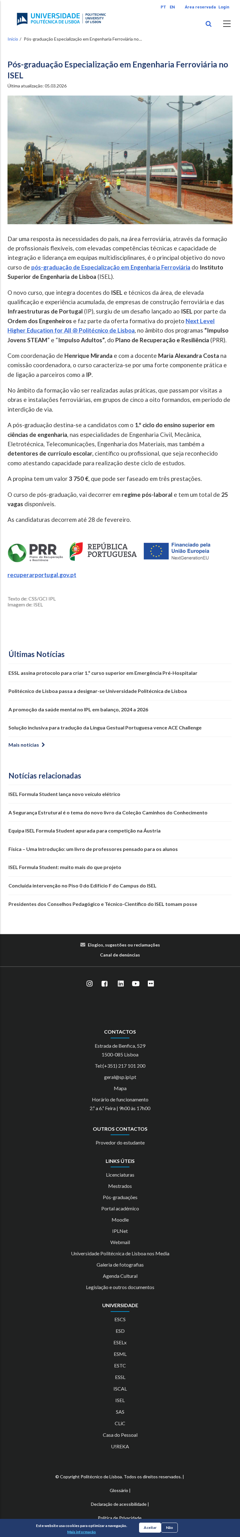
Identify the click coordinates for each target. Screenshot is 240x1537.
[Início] (61, 19)
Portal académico (120, 1208)
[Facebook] (104, 983)
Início (13, 39)
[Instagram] (89, 983)
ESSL (120, 1377)
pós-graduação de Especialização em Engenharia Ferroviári (109, 267)
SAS (120, 1412)
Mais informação (81, 1532)
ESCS (120, 1319)
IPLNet (120, 1231)
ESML (120, 1354)
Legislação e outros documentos (120, 1287)
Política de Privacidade (120, 1517)
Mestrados (120, 1186)
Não (169, 1527)
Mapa (120, 1088)
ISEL (120, 1400)
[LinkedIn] (120, 983)
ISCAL (120, 1388)
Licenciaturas (120, 1175)
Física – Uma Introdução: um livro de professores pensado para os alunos (93, 849)
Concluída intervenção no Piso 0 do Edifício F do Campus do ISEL (82, 885)
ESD (120, 1331)
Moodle (120, 1220)
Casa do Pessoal (120, 1435)
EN (172, 7)
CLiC (120, 1423)
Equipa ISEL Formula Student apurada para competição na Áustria (84, 830)
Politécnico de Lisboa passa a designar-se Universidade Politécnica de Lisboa (97, 691)
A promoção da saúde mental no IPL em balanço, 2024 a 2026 (78, 709)
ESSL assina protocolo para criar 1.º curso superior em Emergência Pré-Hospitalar (103, 673)
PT (163, 7)
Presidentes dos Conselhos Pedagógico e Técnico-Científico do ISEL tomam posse (102, 904)
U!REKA (120, 1446)
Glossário (119, 1490)
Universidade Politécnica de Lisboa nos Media (120, 1253)
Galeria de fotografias (120, 1265)
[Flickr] (150, 983)
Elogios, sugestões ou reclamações (124, 944)
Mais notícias (23, 745)
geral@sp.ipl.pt (120, 1077)
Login (223, 7)
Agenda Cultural (120, 1276)
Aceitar (150, 1527)
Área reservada (200, 7)
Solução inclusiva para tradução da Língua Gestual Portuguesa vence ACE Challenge (105, 727)
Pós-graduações (120, 1197)
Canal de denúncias (120, 954)
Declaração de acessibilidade (119, 1504)
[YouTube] (135, 983)
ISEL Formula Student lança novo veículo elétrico (64, 794)
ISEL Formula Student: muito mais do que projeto (64, 867)
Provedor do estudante (120, 1142)
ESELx (120, 1342)
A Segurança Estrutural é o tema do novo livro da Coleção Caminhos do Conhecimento (108, 812)
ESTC (120, 1365)
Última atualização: (37, 85)
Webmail (120, 1242)
